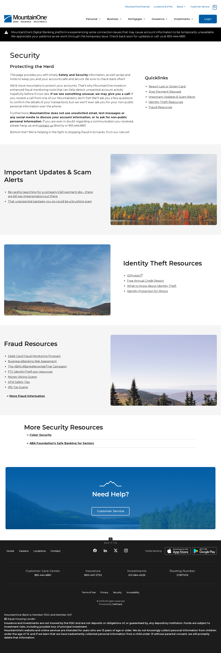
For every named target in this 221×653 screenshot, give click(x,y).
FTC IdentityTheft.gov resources (30, 371)
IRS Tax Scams (18, 387)
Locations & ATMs (163, 6)
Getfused (117, 604)
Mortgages (135, 19)
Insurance (158, 19)
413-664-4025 (136, 575)
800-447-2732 (93, 575)
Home (10, 551)
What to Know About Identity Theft (151, 286)
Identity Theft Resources (166, 102)
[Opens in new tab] (177, 551)
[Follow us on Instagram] (126, 550)
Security (117, 592)
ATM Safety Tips (19, 382)
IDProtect (135, 275)
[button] (51, 396)
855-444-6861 (43, 575)
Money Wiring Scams (22, 377)
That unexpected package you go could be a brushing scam (50, 201)
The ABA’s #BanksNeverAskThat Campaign (37, 366)
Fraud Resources (160, 107)
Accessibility (133, 592)
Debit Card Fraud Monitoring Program (34, 356)
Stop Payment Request (165, 91)
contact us (45, 125)
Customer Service (199, 6)
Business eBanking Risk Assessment (32, 361)
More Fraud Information (27, 396)
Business (112, 19)
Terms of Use (89, 592)
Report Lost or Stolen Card (167, 86)
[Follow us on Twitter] (116, 550)
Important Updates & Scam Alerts (172, 97)
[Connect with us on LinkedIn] (105, 550)
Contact (55, 551)
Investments (182, 19)
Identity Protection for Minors (147, 291)
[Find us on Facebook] (95, 550)
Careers (24, 551)
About (180, 6)
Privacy (104, 592)
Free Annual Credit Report (145, 280)
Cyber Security (41, 435)
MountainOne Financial (137, 6)
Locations (39, 551)
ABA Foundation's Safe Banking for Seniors (62, 443)
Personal (91, 19)
